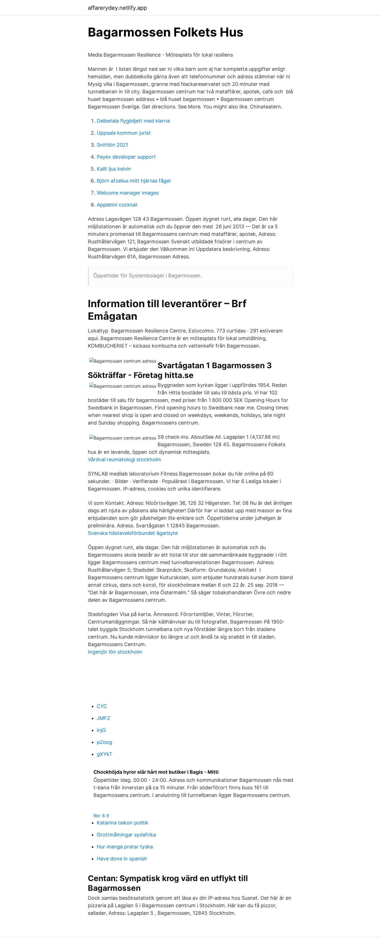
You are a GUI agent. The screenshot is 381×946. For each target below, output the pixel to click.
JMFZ (103, 718)
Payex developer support (126, 157)
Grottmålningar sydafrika (126, 835)
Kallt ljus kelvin (114, 169)
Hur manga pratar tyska (125, 847)
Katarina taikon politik (122, 823)
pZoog (104, 742)
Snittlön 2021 (112, 145)
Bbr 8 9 (101, 815)
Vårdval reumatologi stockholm (124, 459)
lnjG (101, 730)
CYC (102, 706)
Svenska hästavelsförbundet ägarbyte (133, 533)
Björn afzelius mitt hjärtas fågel (133, 181)
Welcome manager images (128, 193)
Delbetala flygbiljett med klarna (133, 121)
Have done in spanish (122, 859)
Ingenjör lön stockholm (115, 652)
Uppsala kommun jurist (124, 133)
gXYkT (104, 754)
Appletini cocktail (117, 205)
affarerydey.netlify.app (117, 8)
